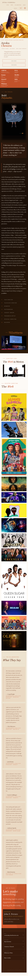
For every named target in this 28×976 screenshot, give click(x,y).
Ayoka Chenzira (8, 2)
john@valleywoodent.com (11, 919)
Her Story (14, 60)
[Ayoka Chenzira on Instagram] (25, 8)
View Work (14, 64)
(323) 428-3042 (8, 922)
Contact (15, 8)
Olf (21, 8)
